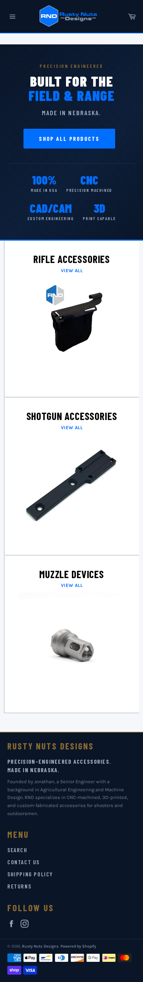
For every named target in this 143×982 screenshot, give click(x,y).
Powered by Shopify (78, 946)
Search (17, 849)
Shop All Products (69, 138)
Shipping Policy (30, 873)
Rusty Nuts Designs (40, 946)
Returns (19, 886)
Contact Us (23, 861)
